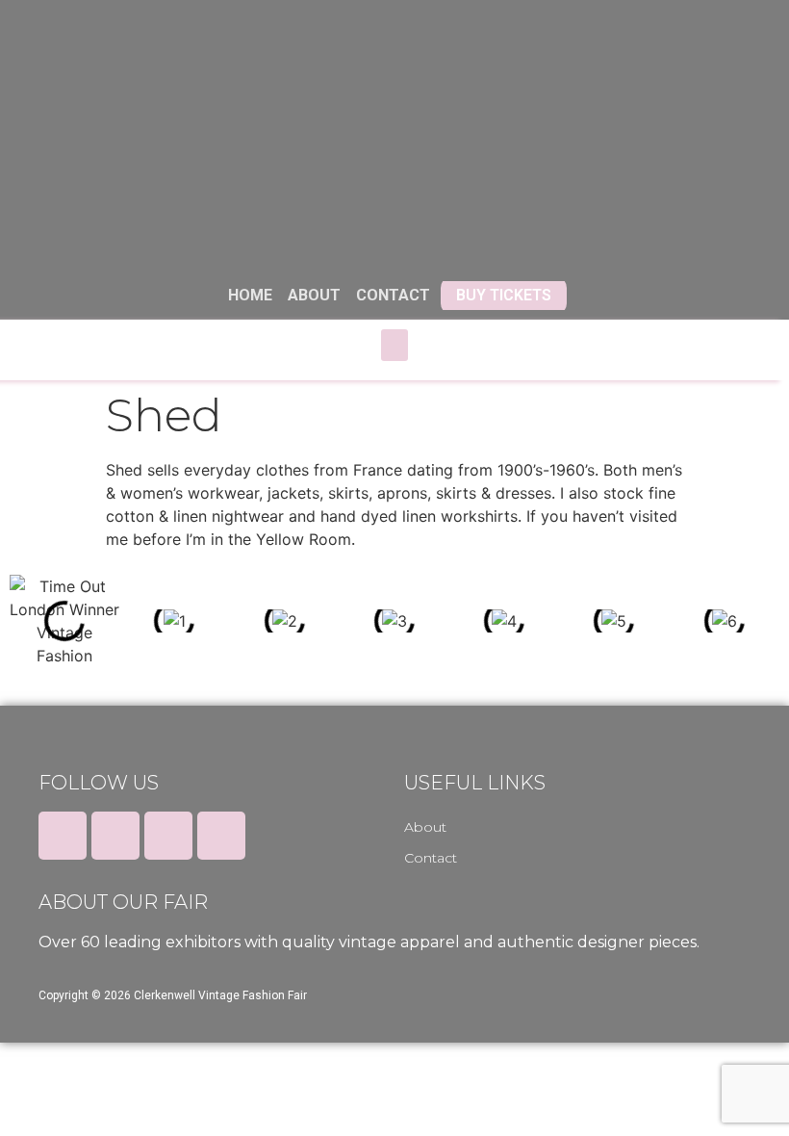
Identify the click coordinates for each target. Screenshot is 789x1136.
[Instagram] (168, 836)
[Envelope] (221, 836)
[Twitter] (115, 836)
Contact (430, 857)
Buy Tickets (503, 295)
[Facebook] (62, 836)
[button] (394, 345)
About (425, 827)
